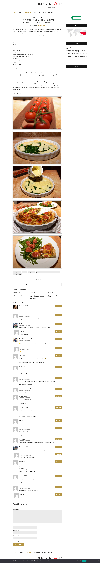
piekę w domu (31, 272)
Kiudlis (20, 355)
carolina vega (22, 407)
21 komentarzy (41, 25)
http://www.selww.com (24, 319)
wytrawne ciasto (17, 274)
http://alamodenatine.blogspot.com (46, 442)
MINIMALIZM (36, 12)
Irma (20, 314)
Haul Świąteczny (17, 295)
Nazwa (15, 525)
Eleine (20, 366)
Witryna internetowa (18, 535)
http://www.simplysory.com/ (25, 482)
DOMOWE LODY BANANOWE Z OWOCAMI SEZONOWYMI (37, 297)
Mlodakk (21, 487)
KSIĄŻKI (44, 12)
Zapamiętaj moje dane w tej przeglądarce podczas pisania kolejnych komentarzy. (34, 541)
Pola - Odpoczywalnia (24, 388)
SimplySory (21, 475)
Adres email (16, 530)
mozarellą (24, 272)
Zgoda (84, 560)
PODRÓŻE (20, 12)
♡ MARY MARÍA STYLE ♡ (25, 403)
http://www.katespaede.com (25, 384)
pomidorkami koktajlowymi (42, 272)
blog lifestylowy (22, 323)
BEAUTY (50, 12)
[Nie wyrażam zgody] (98, 561)
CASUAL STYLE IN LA (30, 471)
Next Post (49, 284)
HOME (14, 12)
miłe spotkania (17, 272)
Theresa (21, 378)
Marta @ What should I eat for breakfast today (29, 338)
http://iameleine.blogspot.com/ (26, 373)
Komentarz (16, 509)
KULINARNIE (28, 12)
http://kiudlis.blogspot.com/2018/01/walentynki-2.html (31, 362)
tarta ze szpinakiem (54, 272)
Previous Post (25, 284)
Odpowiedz (58, 305)
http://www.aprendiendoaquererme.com (28, 416)
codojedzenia (22, 305)
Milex (20, 420)
